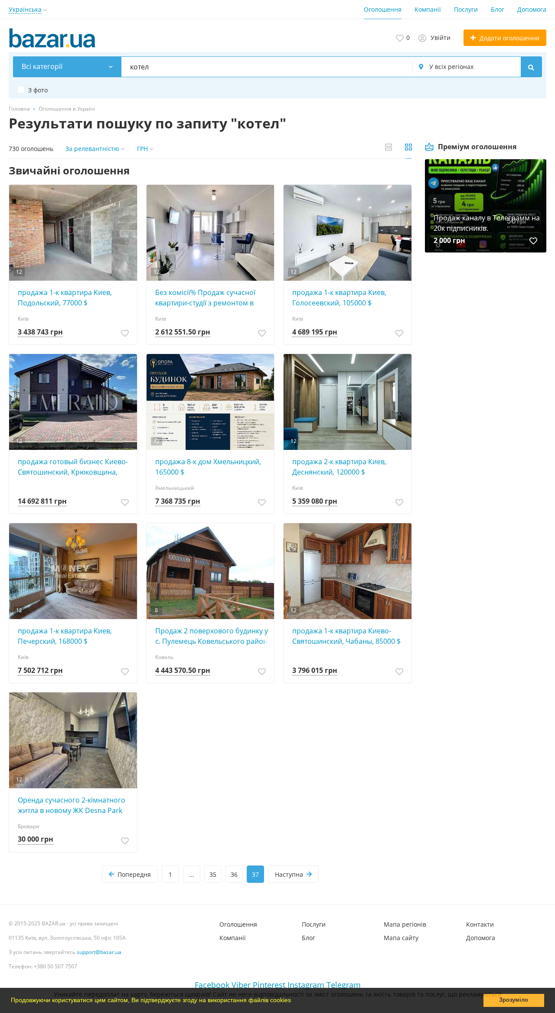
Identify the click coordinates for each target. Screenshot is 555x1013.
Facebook (212, 985)
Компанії (428, 9)
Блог (497, 9)
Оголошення (383, 9)
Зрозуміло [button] (513, 1000)
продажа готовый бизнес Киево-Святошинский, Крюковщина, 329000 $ (73, 467)
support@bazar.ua (99, 952)
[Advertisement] (486, 352)
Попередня (134, 874)
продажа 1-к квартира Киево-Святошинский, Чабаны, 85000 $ (346, 636)
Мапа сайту (401, 938)
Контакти (480, 924)
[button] (294, 1001)
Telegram (343, 985)
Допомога (531, 9)
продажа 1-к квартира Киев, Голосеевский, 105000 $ (339, 298)
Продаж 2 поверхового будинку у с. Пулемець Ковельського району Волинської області (213, 636)
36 (234, 874)
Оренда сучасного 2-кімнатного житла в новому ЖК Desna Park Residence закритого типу (71, 805)
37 (255, 874)
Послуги (466, 9)
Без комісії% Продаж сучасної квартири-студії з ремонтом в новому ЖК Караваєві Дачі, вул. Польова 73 (208, 298)
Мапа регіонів (405, 924)
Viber (241, 985)
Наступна (289, 874)
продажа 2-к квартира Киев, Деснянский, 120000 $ (339, 467)
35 (212, 874)
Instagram (305, 985)
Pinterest (269, 985)
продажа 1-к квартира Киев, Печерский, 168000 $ (65, 636)
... (191, 874)
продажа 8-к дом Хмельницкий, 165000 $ (208, 467)
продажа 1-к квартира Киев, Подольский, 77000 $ (65, 298)
